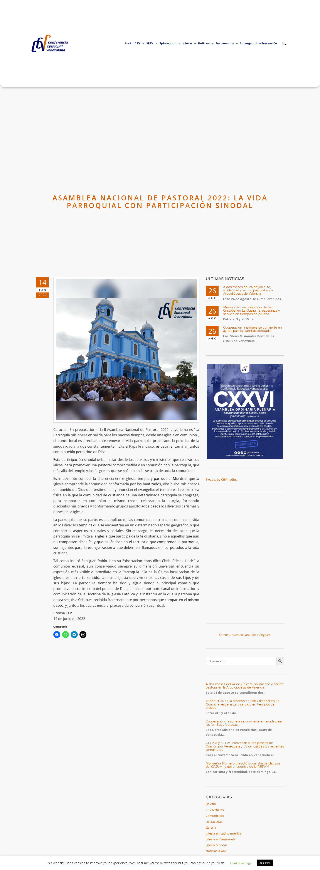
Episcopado (168, 43)
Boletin (211, 804)
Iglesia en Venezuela (221, 839)
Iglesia (187, 43)
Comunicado (215, 816)
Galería (211, 827)
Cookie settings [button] (240, 862)
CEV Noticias (215, 810)
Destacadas (214, 822)
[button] (284, 44)
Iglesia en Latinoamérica (223, 833)
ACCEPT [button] (264, 863)
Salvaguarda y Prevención (258, 43)
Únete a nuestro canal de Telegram (245, 635)
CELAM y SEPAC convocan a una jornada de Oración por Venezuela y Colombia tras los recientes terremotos (245, 746)
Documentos (225, 43)
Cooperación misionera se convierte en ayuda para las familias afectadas (252, 329)
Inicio (128, 43)
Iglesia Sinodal (216, 845)
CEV (137, 43)
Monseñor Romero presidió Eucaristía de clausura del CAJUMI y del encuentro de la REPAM (243, 765)
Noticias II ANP (216, 851)
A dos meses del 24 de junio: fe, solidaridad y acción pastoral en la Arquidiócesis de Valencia (248, 290)
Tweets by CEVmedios (221, 479)
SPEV (149, 43)
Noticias (204, 43)
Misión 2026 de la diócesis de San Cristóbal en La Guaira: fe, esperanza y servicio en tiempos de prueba (251, 310)
